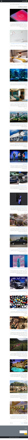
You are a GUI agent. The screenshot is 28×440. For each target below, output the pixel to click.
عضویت (26, 433)
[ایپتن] (25, 1)
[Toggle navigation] (1, 1)
